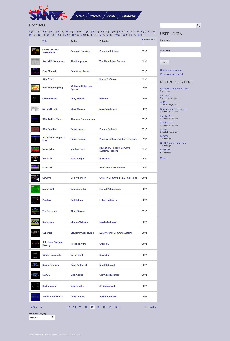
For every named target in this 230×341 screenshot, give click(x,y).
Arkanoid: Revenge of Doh (174, 88)
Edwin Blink (77, 255)
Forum (80, 15)
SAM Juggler (49, 129)
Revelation (104, 148)
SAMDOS (165, 149)
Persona (121, 61)
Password (165, 51)
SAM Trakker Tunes (52, 119)
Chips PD (104, 244)
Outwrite (46, 178)
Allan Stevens (78, 211)
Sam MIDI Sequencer (53, 61)
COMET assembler (52, 255)
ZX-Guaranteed (107, 286)
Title (44, 41)
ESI (101, 232)
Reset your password (171, 74)
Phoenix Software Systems (113, 139)
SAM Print (47, 79)
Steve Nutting (78, 109)
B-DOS (164, 136)
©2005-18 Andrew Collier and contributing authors (48, 334)
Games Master (49, 98)
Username (165, 40)
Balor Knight (77, 158)
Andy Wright (77, 98)
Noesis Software (107, 79)
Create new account (171, 70)
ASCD (163, 102)
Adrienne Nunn (78, 244)
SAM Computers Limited (112, 167)
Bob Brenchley (78, 189)
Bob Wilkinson (78, 178)
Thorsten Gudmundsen (83, 119)
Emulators (165, 95)
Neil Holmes (77, 200)
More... (164, 158)
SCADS (46, 275)
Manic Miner (48, 149)
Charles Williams (79, 222)
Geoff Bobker (77, 286)
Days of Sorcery (50, 265)
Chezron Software (108, 178)
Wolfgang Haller (79, 86)
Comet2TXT (166, 122)
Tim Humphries (79, 61)
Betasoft (103, 98)
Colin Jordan (77, 296)
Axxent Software (107, 296)
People (112, 15)
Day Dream (48, 222)
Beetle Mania (49, 286)
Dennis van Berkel (80, 71)
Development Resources (173, 108)
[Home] (49, 12)
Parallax (46, 200)
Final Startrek (49, 71)
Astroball (47, 158)
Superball (47, 232)
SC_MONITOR (49, 109)
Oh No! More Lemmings (173, 143)
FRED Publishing (128, 178)
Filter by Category (37, 313)
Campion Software (80, 51)
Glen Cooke (77, 275)
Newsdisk (47, 167)
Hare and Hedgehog (52, 87)
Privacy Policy (75, 334)
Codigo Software (108, 129)
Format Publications (110, 189)
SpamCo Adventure (52, 296)
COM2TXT (166, 115)
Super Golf (48, 189)
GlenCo (103, 275)
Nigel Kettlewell (79, 265)
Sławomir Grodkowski (82, 232)
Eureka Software (107, 222)
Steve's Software (108, 109)
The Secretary (49, 211)
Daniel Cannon (78, 139)
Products (95, 15)
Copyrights (129, 15)
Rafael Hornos (78, 129)
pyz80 (163, 129)
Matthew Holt (77, 149)
